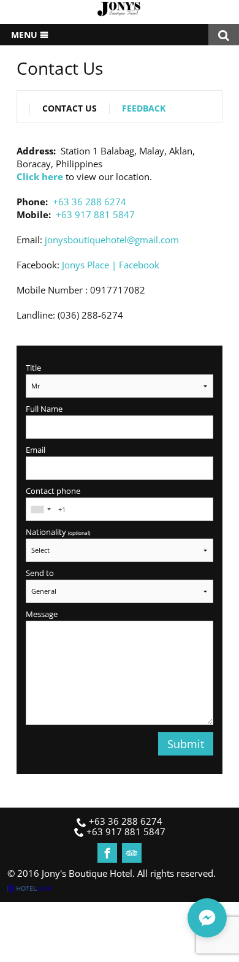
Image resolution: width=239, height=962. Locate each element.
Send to (40, 573)
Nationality (58, 532)
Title (33, 368)
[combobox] (40, 509)
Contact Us (69, 108)
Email (35, 450)
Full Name (44, 409)
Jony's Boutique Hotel (87, 873)
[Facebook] (107, 853)
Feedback (143, 108)
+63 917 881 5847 (95, 214)
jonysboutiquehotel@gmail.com (112, 239)
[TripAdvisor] (132, 853)
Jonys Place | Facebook (110, 265)
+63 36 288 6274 (89, 201)
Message (42, 614)
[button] (207, 917)
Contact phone (53, 491)
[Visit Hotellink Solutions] (35, 888)
